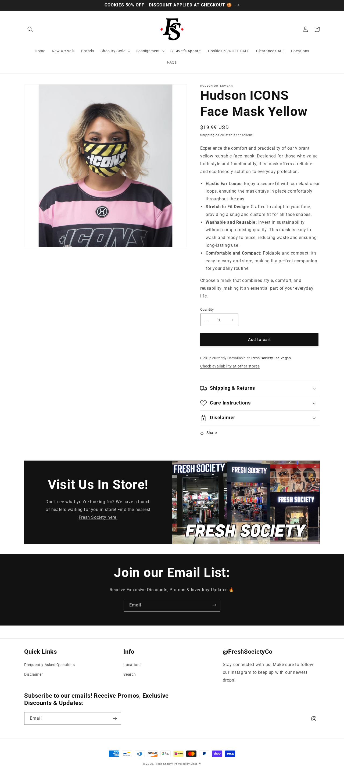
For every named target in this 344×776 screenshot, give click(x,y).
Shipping (207, 135)
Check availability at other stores (230, 366)
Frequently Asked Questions (49, 665)
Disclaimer (33, 674)
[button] (30, 29)
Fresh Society (164, 763)
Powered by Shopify (187, 763)
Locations (132, 665)
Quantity (207, 309)
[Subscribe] (214, 605)
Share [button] (211, 433)
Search (129, 674)
